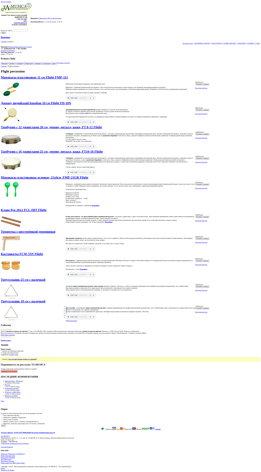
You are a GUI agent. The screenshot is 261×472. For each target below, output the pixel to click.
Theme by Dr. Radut (7, 470)
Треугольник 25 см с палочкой (23, 279)
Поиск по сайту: (7, 30)
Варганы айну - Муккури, (14, 381)
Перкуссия (28, 63)
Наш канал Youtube (7, 461)
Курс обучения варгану (11, 415)
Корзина (5, 37)
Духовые (20, 63)
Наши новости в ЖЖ (8, 463)
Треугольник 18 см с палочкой (23, 301)
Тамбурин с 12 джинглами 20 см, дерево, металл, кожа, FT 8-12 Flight (51, 127)
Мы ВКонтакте (6, 459)
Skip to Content (6, 2)
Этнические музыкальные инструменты (15, 443)
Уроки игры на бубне (10, 419)
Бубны (12, 63)
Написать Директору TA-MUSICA (13, 454)
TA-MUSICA (5, 436)
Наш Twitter (21, 463)
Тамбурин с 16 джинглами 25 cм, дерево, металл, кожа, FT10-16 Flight (52, 151)
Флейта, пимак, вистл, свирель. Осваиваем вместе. (21, 421)
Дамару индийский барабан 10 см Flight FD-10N (36, 103)
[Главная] (16, 13)
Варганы (4, 63)
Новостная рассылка (8, 456)
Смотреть (4, 41)
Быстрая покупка (201, 88)
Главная (3, 66)
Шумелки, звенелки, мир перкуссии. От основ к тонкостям (24, 423)
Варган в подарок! (11, 396)
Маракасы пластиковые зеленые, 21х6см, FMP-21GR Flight (44, 177)
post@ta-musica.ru (20, 23)
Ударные (38, 63)
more (2, 401)
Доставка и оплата (63, 63)
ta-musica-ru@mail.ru (8, 50)
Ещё (53, 63)
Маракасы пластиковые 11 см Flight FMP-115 (34, 77)
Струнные (46, 63)
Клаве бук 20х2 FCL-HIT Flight (23, 210)
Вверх (3, 468)
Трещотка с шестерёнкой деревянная (28, 231)
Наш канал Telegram (8, 457)
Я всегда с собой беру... (13, 392)
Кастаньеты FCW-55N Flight (22, 254)
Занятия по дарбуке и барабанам (14, 417)
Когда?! (7, 385)
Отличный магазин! (12, 388)
